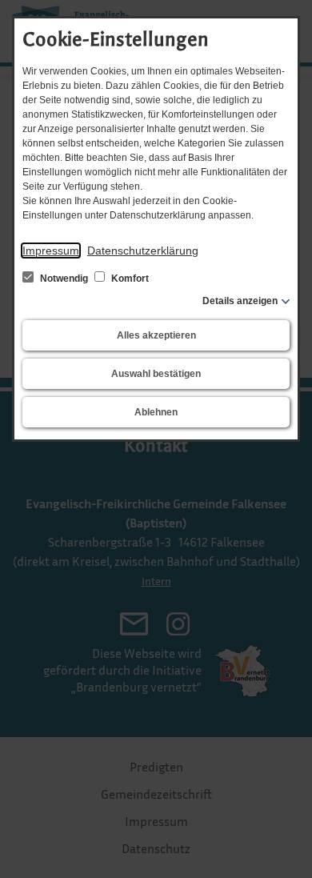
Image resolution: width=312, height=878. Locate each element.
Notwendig (64, 278)
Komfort (129, 278)
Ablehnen (156, 412)
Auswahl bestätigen (156, 373)
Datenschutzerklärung (142, 250)
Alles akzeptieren (156, 335)
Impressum (50, 250)
